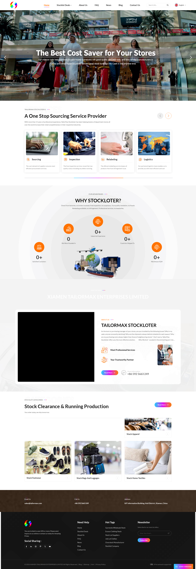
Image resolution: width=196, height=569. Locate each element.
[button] (5, 57)
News (108, 5)
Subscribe (144, 540)
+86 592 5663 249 (138, 374)
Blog (121, 5)
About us (83, 5)
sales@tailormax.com (33, 503)
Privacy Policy (101, 564)
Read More (108, 373)
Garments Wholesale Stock (115, 528)
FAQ (97, 5)
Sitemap (86, 564)
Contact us (135, 5)
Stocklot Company (112, 546)
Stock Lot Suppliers (112, 535)
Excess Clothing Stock (113, 531)
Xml (92, 564)
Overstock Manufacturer (114, 542)
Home (46, 5)
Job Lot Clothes (111, 539)
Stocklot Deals (63, 5)
